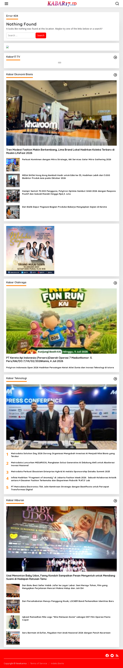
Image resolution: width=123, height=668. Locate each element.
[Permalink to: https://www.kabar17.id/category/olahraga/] (115, 283)
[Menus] (6, 3)
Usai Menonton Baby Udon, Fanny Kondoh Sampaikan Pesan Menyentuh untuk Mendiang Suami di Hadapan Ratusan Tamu (60, 577)
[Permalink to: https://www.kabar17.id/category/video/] (115, 57)
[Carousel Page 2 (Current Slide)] (63, 62)
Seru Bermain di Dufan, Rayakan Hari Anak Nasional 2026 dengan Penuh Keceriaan (66, 632)
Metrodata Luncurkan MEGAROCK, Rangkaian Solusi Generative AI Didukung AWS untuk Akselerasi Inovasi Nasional (63, 464)
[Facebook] (107, 655)
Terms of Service (38, 663)
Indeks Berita (57, 663)
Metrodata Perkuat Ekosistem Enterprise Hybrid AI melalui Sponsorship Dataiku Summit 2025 (60, 471)
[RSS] (117, 655)
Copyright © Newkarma (15, 663)
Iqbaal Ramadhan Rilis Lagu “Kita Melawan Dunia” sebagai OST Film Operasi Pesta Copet (66, 618)
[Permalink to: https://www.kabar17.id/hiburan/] (115, 501)
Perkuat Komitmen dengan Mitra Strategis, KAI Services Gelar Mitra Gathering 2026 (66, 159)
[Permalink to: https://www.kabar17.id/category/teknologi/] (115, 379)
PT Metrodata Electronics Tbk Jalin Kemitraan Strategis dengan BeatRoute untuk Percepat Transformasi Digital (60, 488)
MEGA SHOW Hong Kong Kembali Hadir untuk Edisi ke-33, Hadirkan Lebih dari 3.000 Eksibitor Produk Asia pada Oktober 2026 (66, 176)
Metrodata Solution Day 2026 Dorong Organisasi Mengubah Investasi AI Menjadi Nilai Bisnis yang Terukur (63, 455)
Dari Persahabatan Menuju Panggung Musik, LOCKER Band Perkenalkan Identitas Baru (68, 601)
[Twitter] (112, 655)
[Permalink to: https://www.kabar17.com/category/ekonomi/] (115, 75)
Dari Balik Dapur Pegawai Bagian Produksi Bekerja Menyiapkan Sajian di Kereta (64, 207)
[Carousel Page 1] (59, 62)
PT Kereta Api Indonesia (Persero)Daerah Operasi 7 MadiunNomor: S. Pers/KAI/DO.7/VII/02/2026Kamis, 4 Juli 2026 (49, 359)
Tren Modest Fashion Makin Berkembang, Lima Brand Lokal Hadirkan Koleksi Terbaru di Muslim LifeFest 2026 (60, 151)
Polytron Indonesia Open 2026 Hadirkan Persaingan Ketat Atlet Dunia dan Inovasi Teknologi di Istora (60, 367)
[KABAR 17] (62, 3)
